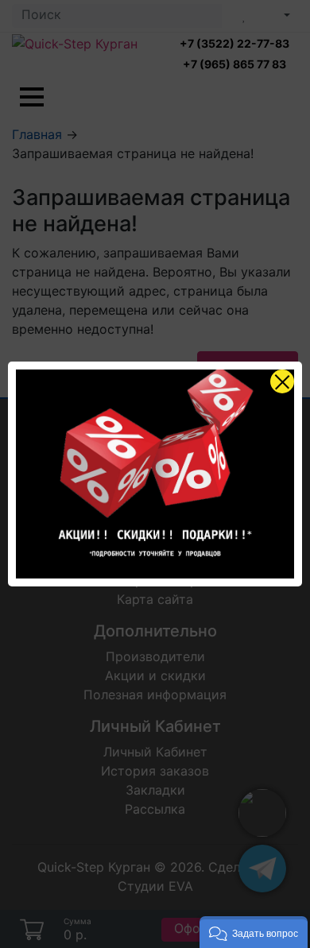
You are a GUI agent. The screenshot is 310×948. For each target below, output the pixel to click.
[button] (254, 932)
